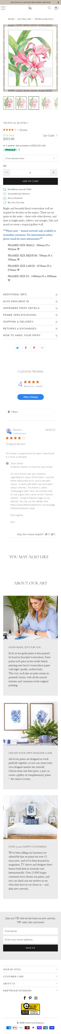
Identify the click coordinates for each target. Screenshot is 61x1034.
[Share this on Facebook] (26, 348)
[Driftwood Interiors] (30, 8)
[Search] (49, 8)
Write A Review (30, 397)
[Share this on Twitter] (17, 348)
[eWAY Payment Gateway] (30, 1014)
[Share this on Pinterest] (34, 348)
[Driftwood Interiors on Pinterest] (30, 998)
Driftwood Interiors (34, 1023)
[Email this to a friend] (42, 348)
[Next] (55, 58)
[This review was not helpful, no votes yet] (52, 534)
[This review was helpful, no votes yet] (46, 534)
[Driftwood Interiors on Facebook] (24, 998)
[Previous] (5, 58)
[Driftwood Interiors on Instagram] (36, 998)
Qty (5, 166)
